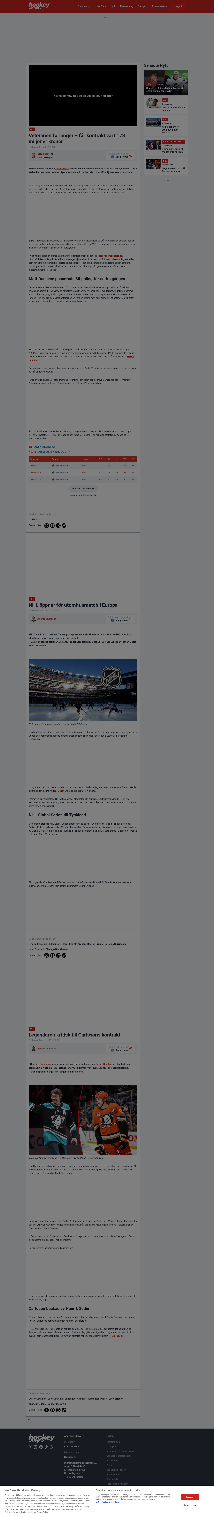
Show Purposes (190, 1505)
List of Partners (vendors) (108, 1502)
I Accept (190, 1497)
